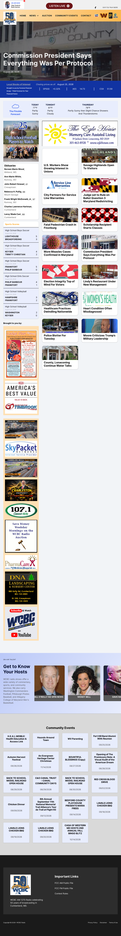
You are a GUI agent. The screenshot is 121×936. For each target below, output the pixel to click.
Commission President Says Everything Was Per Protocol (48, 59)
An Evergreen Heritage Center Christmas (45, 758)
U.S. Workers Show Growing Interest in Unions (56, 168)
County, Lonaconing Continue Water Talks (58, 364)
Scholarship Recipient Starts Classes (97, 226)
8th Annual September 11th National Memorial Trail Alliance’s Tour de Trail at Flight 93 (45, 804)
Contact (86, 15)
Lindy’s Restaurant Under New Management (99, 283)
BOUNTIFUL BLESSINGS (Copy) (75, 758)
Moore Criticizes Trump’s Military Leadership (99, 337)
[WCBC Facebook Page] (95, 7)
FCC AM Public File (64, 883)
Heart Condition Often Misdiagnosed (97, 310)
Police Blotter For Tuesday (55, 337)
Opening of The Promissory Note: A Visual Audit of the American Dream (104, 758)
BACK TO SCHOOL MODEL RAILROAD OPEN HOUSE (16, 781)
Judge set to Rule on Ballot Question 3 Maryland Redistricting (98, 198)
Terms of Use (113, 922)
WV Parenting (75, 738)
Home (23, 15)
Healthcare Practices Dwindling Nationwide (58, 310)
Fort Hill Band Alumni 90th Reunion (104, 737)
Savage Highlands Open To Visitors (98, 166)
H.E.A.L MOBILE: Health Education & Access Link (16, 739)
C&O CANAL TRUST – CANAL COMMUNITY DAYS (45, 781)
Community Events (66, 15)
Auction (47, 15)
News (32, 15)
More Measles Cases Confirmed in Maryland (58, 253)
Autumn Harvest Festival (16, 758)
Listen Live (57, 6)
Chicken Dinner (16, 804)
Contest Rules (61, 893)
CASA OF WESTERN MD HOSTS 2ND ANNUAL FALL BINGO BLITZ (75, 829)
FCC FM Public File (64, 888)
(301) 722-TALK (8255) (110, 7)
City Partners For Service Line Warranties (60, 196)
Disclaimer (103, 922)
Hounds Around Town (45, 738)
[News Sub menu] (38, 16)
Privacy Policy (92, 922)
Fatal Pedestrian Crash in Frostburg (60, 226)
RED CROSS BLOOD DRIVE (104, 780)
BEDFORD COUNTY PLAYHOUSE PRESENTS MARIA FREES (75, 804)
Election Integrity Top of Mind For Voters (59, 283)
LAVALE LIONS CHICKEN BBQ (104, 804)
